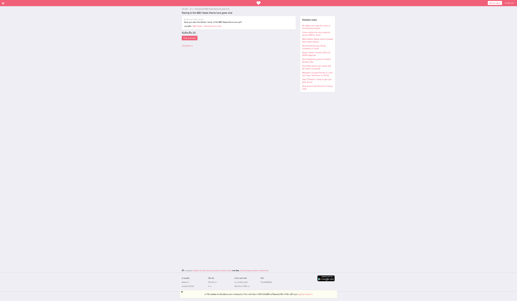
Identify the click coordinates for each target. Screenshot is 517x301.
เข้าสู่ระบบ (509, 2)
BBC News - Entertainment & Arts (207, 26)
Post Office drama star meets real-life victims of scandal (316, 67)
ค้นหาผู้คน (495, 3)
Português (249, 270)
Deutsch (216, 270)
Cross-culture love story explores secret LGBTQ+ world (316, 33)
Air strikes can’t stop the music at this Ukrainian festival (316, 27)
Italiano (256, 270)
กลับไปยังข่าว (187, 45)
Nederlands (264, 270)
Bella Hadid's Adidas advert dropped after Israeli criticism (317, 40)
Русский (202, 270)
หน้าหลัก (185, 9)
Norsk (229, 270)
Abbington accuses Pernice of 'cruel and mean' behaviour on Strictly (317, 74)
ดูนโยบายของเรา (306, 294)
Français (209, 270)
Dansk (242, 270)
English (195, 270)
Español (223, 270)
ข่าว (191, 9)
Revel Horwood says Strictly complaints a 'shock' (314, 47)
